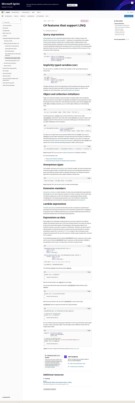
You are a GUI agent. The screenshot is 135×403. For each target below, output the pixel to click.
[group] (67, 148)
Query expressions (119, 23)
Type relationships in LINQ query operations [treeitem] (13, 54)
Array (69, 231)
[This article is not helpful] (128, 39)
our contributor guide (52, 366)
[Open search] (128, 12)
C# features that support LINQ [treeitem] (12, 58)
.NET (49, 20)
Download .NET (129, 16)
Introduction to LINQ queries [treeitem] (12, 46)
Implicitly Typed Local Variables (71, 90)
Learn (45, 20)
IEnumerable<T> (81, 200)
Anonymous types (119, 29)
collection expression (68, 152)
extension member (50, 192)
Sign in (131, 12)
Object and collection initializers (122, 27)
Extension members (119, 31)
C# (52, 20)
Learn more (76, 348)
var (53, 69)
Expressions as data (119, 34)
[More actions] (90, 21)
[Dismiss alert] (132, 3)
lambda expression (49, 207)
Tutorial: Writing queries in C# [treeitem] (12, 60)
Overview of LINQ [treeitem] (8, 41)
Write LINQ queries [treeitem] (9, 51)
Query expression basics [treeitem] (11, 48)
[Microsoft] (3, 12)
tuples (62, 184)
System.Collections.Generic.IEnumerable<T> (55, 40)
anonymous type (62, 168)
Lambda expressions (120, 32)
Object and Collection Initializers (54, 158)
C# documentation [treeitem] (7, 25)
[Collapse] (20, 20)
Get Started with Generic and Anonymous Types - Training (57, 382)
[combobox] (11, 22)
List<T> (64, 231)
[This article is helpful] (126, 39)
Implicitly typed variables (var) (122, 25)
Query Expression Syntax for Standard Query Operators (61, 160)
